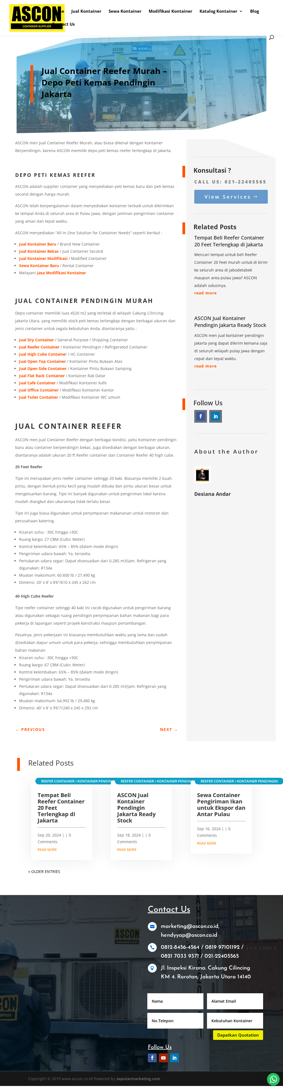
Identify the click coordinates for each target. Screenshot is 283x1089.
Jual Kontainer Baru (37, 244)
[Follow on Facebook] (200, 416)
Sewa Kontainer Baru (39, 265)
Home (58, 11)
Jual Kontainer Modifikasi (43, 258)
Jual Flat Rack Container (42, 375)
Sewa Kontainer (125, 11)
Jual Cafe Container (37, 382)
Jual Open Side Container (43, 368)
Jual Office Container (39, 390)
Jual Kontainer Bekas (39, 251)
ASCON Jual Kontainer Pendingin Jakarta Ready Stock (230, 321)
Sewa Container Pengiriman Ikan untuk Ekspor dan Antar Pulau (221, 804)
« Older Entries (44, 871)
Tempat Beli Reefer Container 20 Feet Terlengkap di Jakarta (229, 241)
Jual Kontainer (86, 11)
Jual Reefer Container (39, 347)
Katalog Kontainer (218, 11)
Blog (254, 11)
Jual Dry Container (36, 339)
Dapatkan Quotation (238, 1035)
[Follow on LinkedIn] (215, 416)
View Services (228, 196)
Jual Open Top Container (42, 361)
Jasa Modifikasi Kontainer (61, 272)
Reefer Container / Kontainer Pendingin (79, 781)
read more (205, 292)
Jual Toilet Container (38, 397)
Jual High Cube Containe (42, 354)
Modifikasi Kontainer (170, 11)
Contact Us (63, 24)
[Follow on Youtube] (163, 1057)
